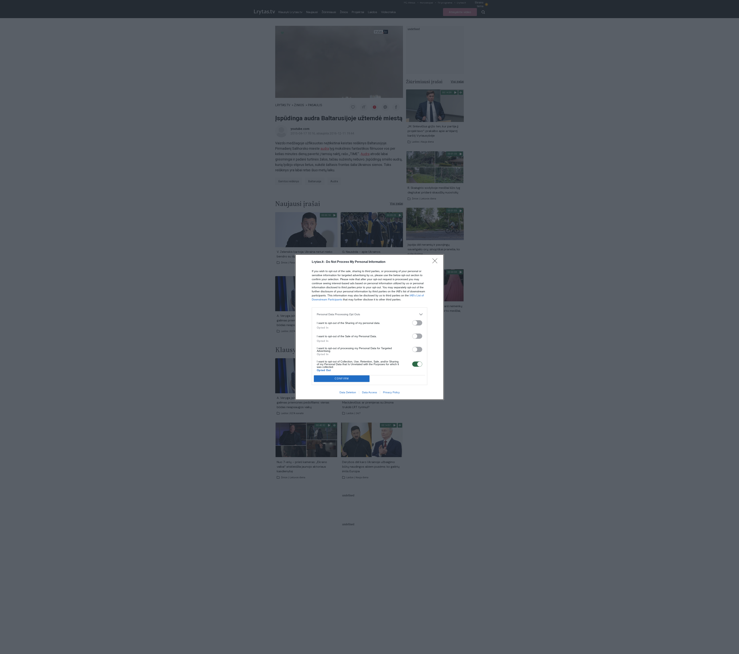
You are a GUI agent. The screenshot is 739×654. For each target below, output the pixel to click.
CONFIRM (342, 378)
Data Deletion (347, 392)
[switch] (417, 322)
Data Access (369, 392)
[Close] (436, 262)
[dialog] (369, 327)
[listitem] (369, 314)
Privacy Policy (391, 392)
